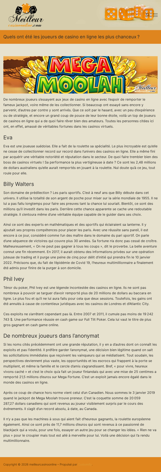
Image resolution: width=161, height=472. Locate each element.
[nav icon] (155, 14)
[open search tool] (148, 15)
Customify (85, 464)
